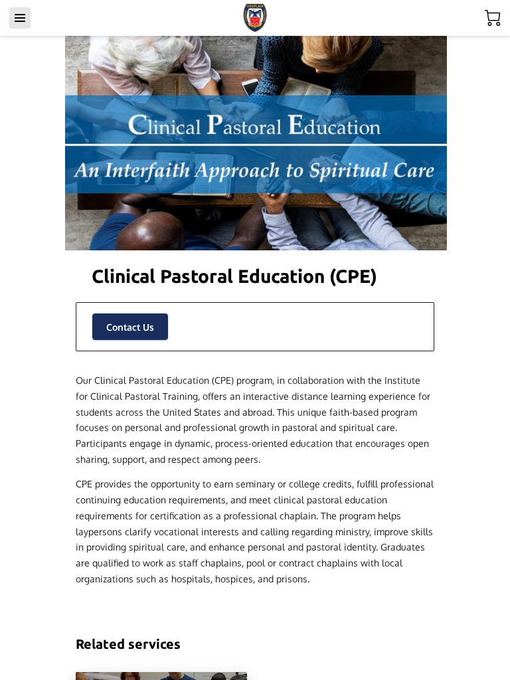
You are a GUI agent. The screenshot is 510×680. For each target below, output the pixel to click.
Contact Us (130, 327)
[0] (493, 18)
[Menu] (20, 18)
